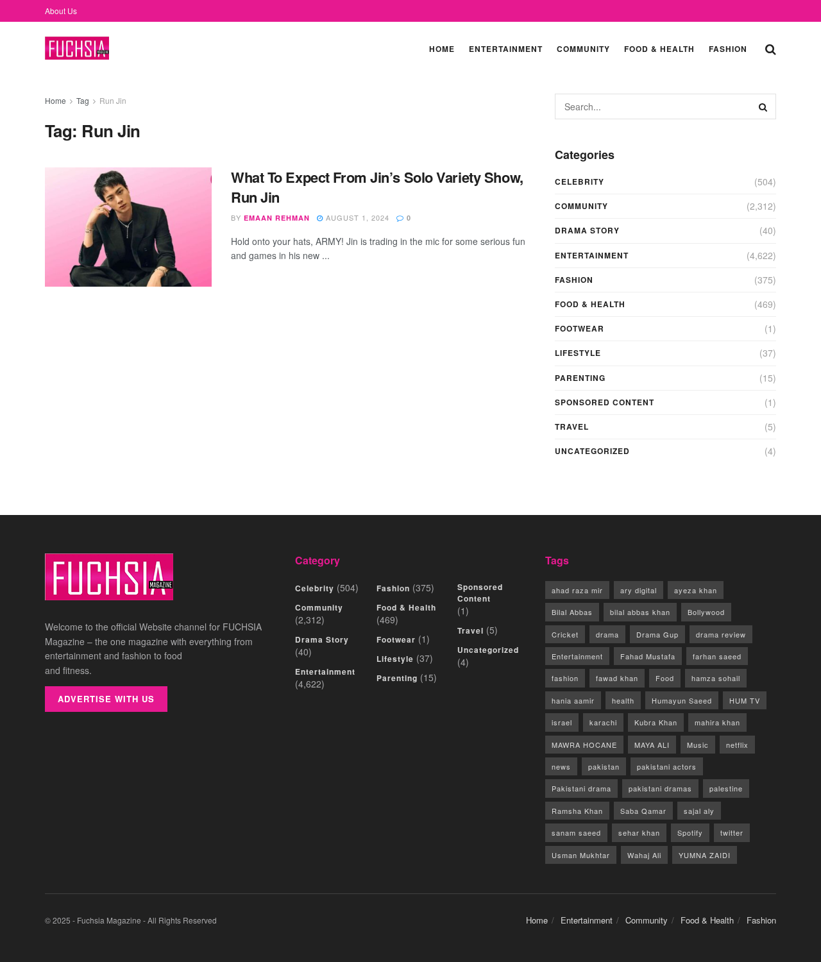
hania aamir (573, 700)
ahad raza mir (577, 590)
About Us (61, 10)
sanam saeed (576, 832)
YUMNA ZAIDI (705, 855)
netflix (737, 744)
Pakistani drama (581, 788)
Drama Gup (657, 634)
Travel (572, 426)
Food (665, 678)
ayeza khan (695, 590)
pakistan (604, 766)
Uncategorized (592, 451)
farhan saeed (717, 656)
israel (562, 722)
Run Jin (112, 100)
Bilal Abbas (572, 612)
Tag (82, 100)
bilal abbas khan (640, 612)
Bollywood (706, 612)
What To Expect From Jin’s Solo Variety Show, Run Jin (377, 187)
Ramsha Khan (577, 811)
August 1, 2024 (356, 217)
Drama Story (587, 230)
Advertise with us (106, 699)
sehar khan (639, 832)
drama (607, 634)
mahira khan (717, 722)
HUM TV (744, 700)
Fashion (728, 49)
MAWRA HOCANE (584, 744)
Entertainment (506, 49)
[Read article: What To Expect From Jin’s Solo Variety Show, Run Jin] (128, 227)
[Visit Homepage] (77, 48)
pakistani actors (667, 766)
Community (583, 49)
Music (698, 744)
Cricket (565, 634)
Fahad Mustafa (647, 656)
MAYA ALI (652, 744)
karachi (603, 722)
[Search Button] (770, 48)
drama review (721, 634)
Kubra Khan (655, 722)
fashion (565, 678)
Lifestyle (578, 353)
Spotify (690, 832)
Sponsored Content (604, 402)
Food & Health (659, 49)
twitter (731, 832)
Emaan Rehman (277, 218)
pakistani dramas (660, 788)
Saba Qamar (643, 811)
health (623, 700)
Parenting (580, 378)
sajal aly (699, 811)
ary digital (638, 590)
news (561, 766)
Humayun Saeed (682, 700)
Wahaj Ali (644, 855)
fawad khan (617, 678)
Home (442, 49)
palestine (726, 788)
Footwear (579, 328)
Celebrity (579, 181)
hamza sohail (715, 678)
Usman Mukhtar (581, 855)
